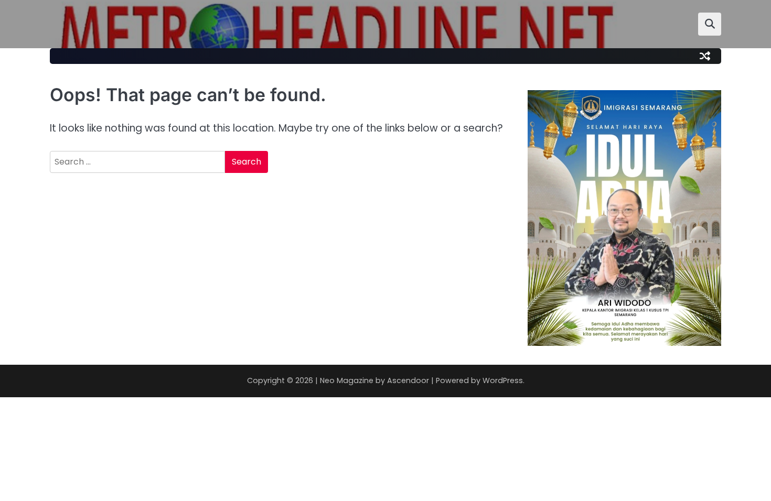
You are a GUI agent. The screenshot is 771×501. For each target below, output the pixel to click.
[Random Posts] (705, 56)
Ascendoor (408, 380)
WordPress (503, 380)
